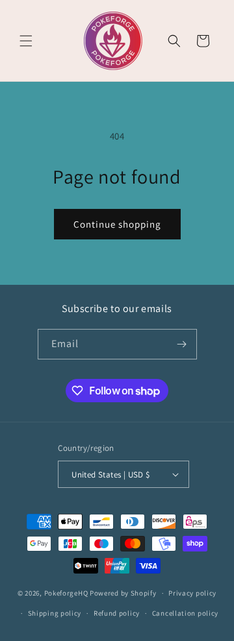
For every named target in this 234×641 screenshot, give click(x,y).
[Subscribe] (182, 344)
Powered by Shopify (123, 593)
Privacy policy (192, 593)
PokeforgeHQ (66, 593)
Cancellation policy (185, 613)
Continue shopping (117, 224)
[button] (26, 41)
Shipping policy (55, 613)
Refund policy (117, 613)
